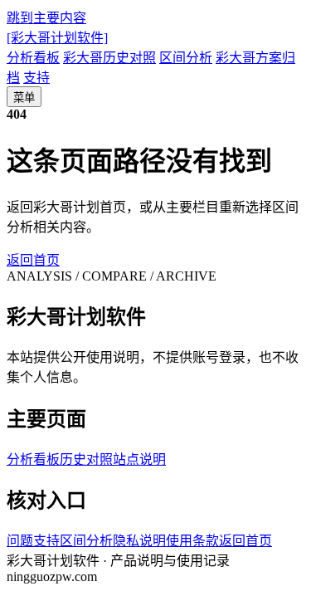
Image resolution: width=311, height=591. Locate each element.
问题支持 (33, 541)
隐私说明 (139, 541)
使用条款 (192, 541)
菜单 (24, 97)
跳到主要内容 (46, 18)
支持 (36, 78)
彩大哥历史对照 (109, 58)
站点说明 (139, 459)
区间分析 (185, 58)
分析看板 (33, 58)
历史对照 (86, 459)
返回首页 (33, 260)
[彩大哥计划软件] (57, 38)
